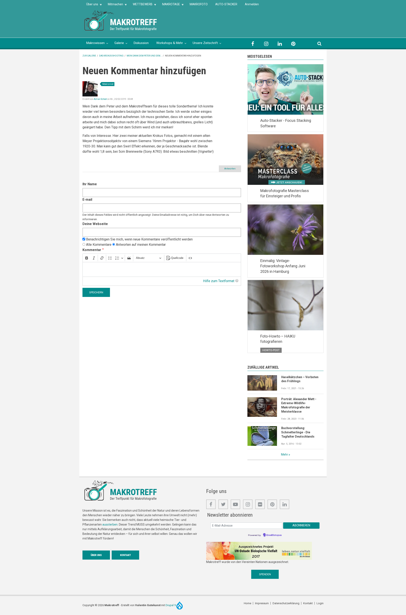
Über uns (90, 6)
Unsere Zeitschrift (205, 43)
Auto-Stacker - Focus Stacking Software (285, 123)
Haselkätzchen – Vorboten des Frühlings (299, 379)
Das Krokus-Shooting (111, 56)
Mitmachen (113, 6)
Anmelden (252, 4)
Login (320, 603)
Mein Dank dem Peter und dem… (144, 56)
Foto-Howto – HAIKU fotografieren (277, 339)
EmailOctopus (274, 535)
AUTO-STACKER (226, 4)
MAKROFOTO (199, 4)
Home (247, 603)
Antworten (230, 168)
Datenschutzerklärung (286, 603)
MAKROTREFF (133, 22)
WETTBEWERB (140, 6)
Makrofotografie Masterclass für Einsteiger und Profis (284, 193)
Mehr (284, 454)
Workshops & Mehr (169, 43)
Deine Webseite (95, 224)
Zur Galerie (89, 56)
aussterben (110, 524)
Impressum (262, 603)
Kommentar (91, 250)
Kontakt (125, 555)
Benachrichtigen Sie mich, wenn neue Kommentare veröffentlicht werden (139, 239)
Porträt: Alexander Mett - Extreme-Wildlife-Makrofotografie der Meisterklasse (298, 405)
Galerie (119, 43)
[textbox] (161, 269)
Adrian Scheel (100, 99)
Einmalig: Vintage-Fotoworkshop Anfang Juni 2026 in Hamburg (282, 266)
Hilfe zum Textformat (218, 281)
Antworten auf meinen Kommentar (141, 245)
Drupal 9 (171, 605)
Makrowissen (95, 43)
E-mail (87, 200)
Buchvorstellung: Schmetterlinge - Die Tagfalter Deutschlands (297, 432)
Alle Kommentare (98, 245)
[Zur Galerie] (99, 20)
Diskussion (141, 43)
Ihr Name (89, 184)
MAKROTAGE (169, 6)
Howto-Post (271, 350)
